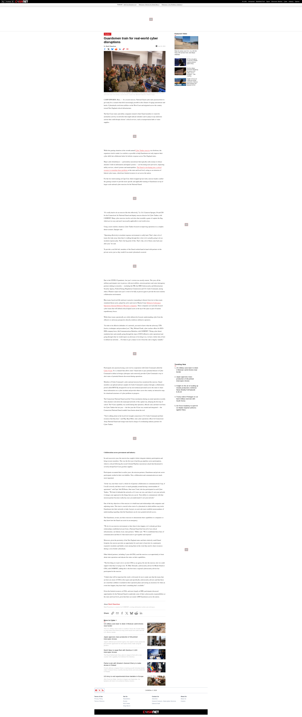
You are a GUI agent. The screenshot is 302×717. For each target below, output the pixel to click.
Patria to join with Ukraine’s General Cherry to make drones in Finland (122, 664)
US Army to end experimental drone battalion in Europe (123, 676)
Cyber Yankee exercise (142, 150)
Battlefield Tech (260, 1)
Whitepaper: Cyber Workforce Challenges (172, 4)
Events (125, 701)
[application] (186, 42)
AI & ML (244, 1)
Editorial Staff (156, 703)
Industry (291, 1)
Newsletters (126, 699)
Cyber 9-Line (108, 371)
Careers (183, 701)
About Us (183, 699)
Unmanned (251, 1)
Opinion (297, 1)
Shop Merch (126, 706)
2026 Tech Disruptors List (129, 4)
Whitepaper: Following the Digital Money (149, 4)
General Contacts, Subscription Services (164, 701)
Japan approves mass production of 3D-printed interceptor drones (120, 638)
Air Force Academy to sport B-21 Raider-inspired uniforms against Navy (192, 61)
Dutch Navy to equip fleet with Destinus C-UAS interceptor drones (120, 651)
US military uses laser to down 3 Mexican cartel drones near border (123, 625)
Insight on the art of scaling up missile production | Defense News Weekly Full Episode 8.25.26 (192, 82)
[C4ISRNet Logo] (21, 2)
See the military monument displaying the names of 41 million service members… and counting (192, 72)
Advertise (155, 699)
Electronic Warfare (276, 1)
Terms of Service (99, 701)
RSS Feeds (126, 703)
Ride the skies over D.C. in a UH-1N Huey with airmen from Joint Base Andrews (186, 52)
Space (268, 1)
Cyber (285, 1)
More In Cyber (109, 620)
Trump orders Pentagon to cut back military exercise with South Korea (187, 399)
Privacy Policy (98, 699)
